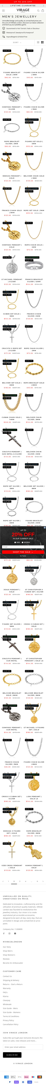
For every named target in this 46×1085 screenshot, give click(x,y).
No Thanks (23, 556)
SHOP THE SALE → (23, 552)
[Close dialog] (45, 527)
